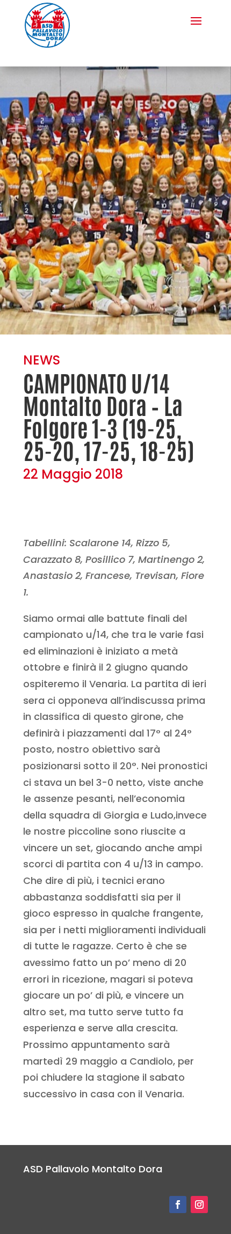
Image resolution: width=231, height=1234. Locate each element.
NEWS (41, 360)
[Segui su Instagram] (199, 1204)
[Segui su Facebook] (177, 1204)
